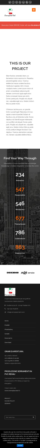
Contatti (7, 334)
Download (8, 342)
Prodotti (7, 325)
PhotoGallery (9, 329)
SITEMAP (7, 403)
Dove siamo (8, 338)
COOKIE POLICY (10, 401)
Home (6, 321)
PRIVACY (7, 398)
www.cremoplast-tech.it (12, 390)
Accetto (20, 445)
